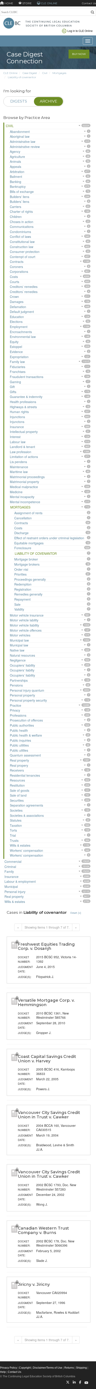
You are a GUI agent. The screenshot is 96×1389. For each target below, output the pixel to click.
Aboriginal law (19, 136)
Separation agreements (26, 805)
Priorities (20, 574)
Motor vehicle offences (26, 630)
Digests (18, 101)
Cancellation (23, 518)
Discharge (21, 533)
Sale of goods (19, 790)
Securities (17, 800)
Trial (13, 835)
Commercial (12, 861)
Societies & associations (27, 815)
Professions (18, 715)
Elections (16, 321)
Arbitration (17, 171)
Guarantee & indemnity (26, 396)
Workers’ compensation (26, 855)
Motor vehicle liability (24, 625)
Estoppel (16, 346)
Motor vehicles (20, 635)
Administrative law (22, 141)
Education (17, 316)
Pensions (16, 685)
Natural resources (22, 655)
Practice (15, 705)
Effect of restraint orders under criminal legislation (49, 538)
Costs (14, 276)
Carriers (15, 206)
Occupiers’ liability (22, 675)
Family (9, 871)
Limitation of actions (24, 456)
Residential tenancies (25, 775)
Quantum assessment (25, 755)
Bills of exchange (22, 191)
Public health (19, 730)
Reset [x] (75, 912)
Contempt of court (22, 256)
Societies (16, 810)
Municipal (11, 886)
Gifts (13, 392)
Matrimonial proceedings (27, 477)
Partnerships (19, 680)
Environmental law (23, 336)
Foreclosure (22, 548)
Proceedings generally (30, 579)
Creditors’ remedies (24, 291)
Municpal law (19, 645)
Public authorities (22, 725)
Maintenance (19, 467)
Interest (15, 437)
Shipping (81, 1367)
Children (16, 216)
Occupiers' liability (22, 665)
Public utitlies (19, 750)
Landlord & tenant (22, 446)
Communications (21, 226)
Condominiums (20, 231)
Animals (15, 161)
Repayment (22, 599)
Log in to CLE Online (80, 31)
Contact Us (89, 3)
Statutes (15, 820)
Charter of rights (21, 211)
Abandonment (20, 131)
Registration (22, 589)
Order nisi (21, 569)
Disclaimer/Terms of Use (47, 1367)
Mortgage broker (26, 559)
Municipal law (19, 640)
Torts (13, 830)
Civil (44, 73)
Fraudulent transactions (26, 376)
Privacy (15, 710)
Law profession (20, 452)
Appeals (15, 166)
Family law (17, 361)
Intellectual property (24, 431)
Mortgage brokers (27, 564)
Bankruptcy (18, 186)
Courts (14, 281)
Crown (14, 296)
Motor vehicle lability (24, 620)
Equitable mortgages (29, 543)
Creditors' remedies (24, 286)
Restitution (17, 785)
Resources (17, 780)
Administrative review (25, 146)
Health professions (23, 402)
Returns (69, 1367)
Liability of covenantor (22, 77)
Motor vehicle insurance (27, 615)
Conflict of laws (20, 236)
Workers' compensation (26, 850)
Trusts (14, 840)
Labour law (17, 442)
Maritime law (19, 471)
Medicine (16, 492)
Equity (14, 341)
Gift (12, 386)
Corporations (19, 271)
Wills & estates (20, 845)
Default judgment (22, 311)
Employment (18, 326)
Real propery (19, 765)
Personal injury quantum (27, 690)
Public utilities (19, 745)
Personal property (22, 695)
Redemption (22, 584)
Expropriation (19, 357)
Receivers (17, 770)
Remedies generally (28, 594)
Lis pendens (18, 462)
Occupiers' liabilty (22, 670)
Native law (17, 650)
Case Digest (30, 73)
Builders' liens (19, 196)
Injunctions (17, 417)
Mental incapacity (22, 497)
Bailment (16, 176)
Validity (19, 609)
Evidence (16, 351)
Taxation (16, 825)
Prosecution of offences (26, 720)
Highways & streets (23, 407)
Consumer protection (25, 251)
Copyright (25, 1367)
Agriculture (17, 156)
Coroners (16, 266)
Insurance (17, 427)
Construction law (21, 246)
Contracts (16, 261)
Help (3, 1371)
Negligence (18, 660)
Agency (15, 151)
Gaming (15, 382)
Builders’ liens (19, 201)
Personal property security (28, 700)
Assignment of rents (28, 513)
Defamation (18, 307)
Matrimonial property (24, 481)
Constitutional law (22, 241)
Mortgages (59, 73)
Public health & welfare (26, 735)
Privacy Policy (8, 1367)
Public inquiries (20, 740)
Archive (48, 101)
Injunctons (17, 421)
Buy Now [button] (79, 54)
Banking (15, 181)
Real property (19, 760)
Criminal (10, 866)
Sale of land (18, 795)
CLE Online (10, 73)
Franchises (17, 371)
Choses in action (21, 221)
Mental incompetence (25, 502)
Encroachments (21, 332)
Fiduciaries (17, 367)
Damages (16, 301)
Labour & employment (20, 881)
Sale (17, 604)
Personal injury (14, 891)
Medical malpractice (24, 487)
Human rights (19, 411)
